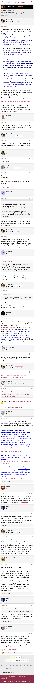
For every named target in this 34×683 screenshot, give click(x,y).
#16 (32, 513)
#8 (32, 258)
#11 (32, 354)
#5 (32, 172)
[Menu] (2, 2)
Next (17, 657)
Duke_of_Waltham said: (8, 609)
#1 (32, 26)
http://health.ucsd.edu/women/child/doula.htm (16, 102)
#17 (32, 537)
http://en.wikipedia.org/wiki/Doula (12, 96)
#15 (32, 493)
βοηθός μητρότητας (7, 187)
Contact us (4, 676)
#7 (32, 236)
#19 (32, 605)
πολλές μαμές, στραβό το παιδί (21, 401)
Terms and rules (12, 676)
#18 (32, 564)
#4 (32, 158)
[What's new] (28, 2)
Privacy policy (22, 676)
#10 (32, 319)
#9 (32, 291)
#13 (32, 388)
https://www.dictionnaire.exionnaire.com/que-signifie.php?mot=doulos (15, 649)
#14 (32, 418)
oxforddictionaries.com (8, 327)
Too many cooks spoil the (11, 407)
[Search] (32, 2)
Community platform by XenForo (15, 681)
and (11, 653)
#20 (32, 633)
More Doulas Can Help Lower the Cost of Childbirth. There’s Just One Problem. (13, 376)
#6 (32, 198)
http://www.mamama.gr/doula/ (11, 452)
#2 (32, 122)
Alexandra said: (6, 202)
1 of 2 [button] (12, 657)
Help (28, 676)
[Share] (30, 26)
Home (3, 678)
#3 (32, 140)
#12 (32, 372)
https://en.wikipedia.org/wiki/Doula (12, 478)
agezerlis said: (6, 294)
